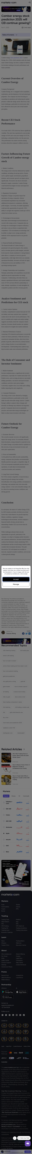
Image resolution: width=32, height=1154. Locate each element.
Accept (16, 579)
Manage (16, 584)
